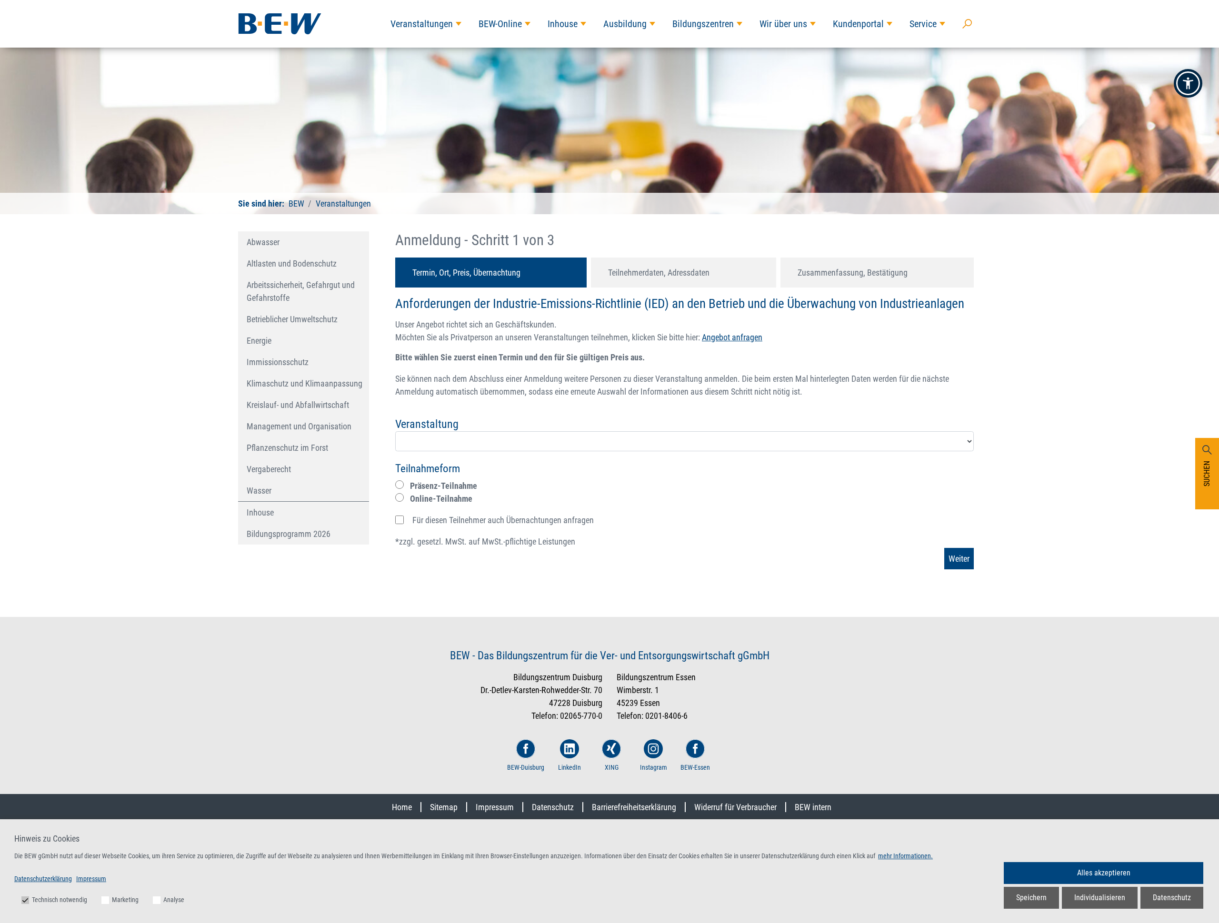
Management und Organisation (299, 426)
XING (612, 767)
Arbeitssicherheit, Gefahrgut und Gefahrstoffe (301, 291)
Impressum (495, 807)
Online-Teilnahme (440, 499)
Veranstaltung (427, 424)
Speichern (1031, 897)
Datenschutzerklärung (43, 879)
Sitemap (444, 807)
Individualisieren (1099, 897)
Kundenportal (858, 24)
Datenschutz (553, 807)
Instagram (653, 767)
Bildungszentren (703, 24)
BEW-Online (500, 24)
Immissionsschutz (278, 362)
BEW (296, 203)
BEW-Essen (695, 767)
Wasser (259, 491)
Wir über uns (783, 24)
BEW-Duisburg (525, 767)
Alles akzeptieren (1103, 872)
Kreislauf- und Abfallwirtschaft (298, 405)
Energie (259, 341)
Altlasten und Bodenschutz (292, 263)
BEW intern (813, 807)
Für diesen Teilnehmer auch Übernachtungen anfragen (503, 520)
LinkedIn (569, 767)
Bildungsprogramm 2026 (288, 534)
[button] (1188, 83)
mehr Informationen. (905, 856)
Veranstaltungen (421, 24)
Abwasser (263, 242)
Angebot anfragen (732, 337)
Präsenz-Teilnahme (442, 486)
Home (402, 807)
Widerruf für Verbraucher (735, 807)
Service (923, 24)
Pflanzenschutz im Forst (287, 448)
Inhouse (563, 24)
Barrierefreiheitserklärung (634, 807)
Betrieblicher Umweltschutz (292, 319)
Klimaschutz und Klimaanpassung (304, 383)
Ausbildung (625, 24)
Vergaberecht (269, 469)
